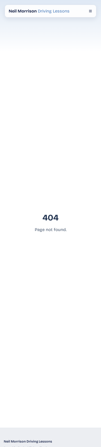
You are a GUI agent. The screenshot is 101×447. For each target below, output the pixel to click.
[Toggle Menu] (90, 11)
